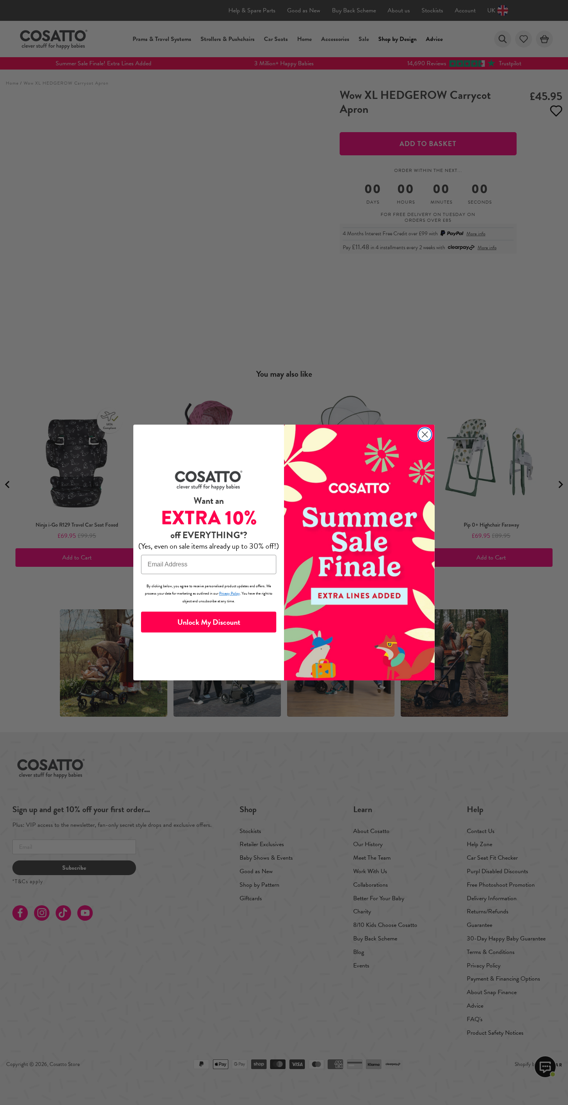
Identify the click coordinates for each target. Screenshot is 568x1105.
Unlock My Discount (208, 622)
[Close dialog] (425, 434)
